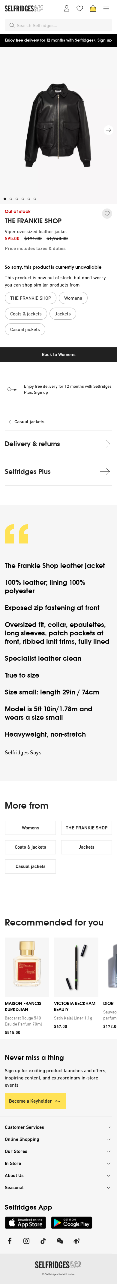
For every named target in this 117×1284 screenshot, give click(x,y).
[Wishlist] (80, 8)
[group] (58, 988)
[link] (26, 1021)
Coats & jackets (30, 847)
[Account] (67, 8)
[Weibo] (77, 1244)
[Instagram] (26, 1244)
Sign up (105, 40)
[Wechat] (60, 1244)
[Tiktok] (43, 1244)
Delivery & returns (32, 444)
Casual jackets (29, 421)
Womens (30, 828)
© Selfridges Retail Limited (58, 1274)
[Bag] (93, 8)
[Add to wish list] (107, 213)
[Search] (12, 25)
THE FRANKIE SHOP (33, 221)
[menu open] (106, 8)
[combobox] (63, 25)
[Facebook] (9, 1244)
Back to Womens (59, 354)
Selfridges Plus (28, 471)
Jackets (86, 847)
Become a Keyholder (30, 1101)
